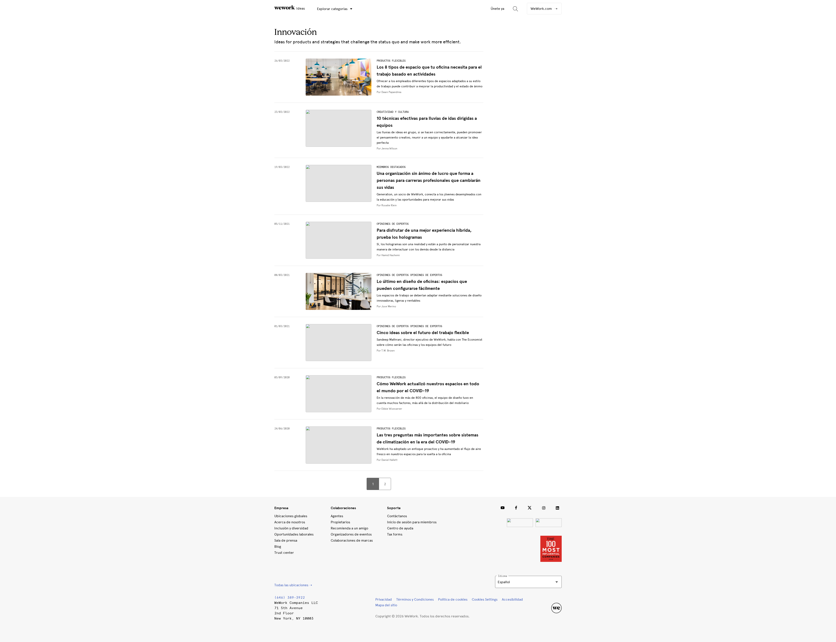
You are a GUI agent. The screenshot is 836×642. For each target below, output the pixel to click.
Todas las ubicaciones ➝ (293, 585)
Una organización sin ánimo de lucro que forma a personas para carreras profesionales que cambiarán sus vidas (428, 180)
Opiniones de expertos (393, 223)
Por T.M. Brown (386, 350)
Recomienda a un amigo (349, 528)
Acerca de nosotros (289, 522)
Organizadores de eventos (351, 534)
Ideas (300, 8)
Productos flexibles (391, 60)
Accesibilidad (512, 599)
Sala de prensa (285, 540)
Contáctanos (397, 516)
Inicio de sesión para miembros (412, 522)
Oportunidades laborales (294, 534)
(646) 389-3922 (289, 597)
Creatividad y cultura (393, 111)
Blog (277, 546)
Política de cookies (452, 599)
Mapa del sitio (386, 605)
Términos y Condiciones (415, 599)
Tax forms (394, 534)
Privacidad (383, 599)
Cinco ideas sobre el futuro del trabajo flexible (423, 332)
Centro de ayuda (400, 528)
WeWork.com (542, 9)
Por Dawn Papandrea (389, 92)
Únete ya (497, 9)
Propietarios (340, 522)
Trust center (284, 553)
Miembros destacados (391, 167)
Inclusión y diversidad (291, 528)
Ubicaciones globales (290, 516)
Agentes (337, 516)
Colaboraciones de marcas (352, 540)
